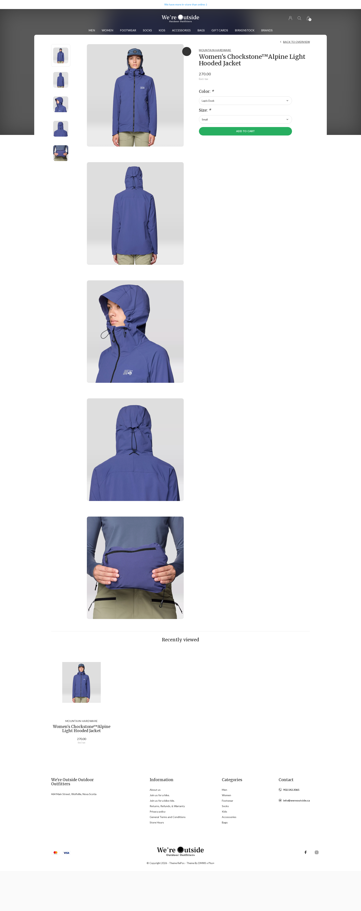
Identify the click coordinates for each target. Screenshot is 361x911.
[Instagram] (316, 852)
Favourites (186, 51)
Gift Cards (220, 30)
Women (107, 30)
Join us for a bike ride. (162, 800)
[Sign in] (290, 18)
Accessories (181, 30)
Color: (206, 91)
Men (92, 30)
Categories (232, 779)
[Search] (299, 18)
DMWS (202, 863)
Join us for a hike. (160, 795)
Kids (162, 30)
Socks (147, 30)
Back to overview (296, 41)
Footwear (128, 30)
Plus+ (211, 863)
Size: (205, 110)
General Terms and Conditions (168, 817)
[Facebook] (305, 852)
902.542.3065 (291, 789)
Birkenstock (244, 30)
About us (155, 789)
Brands (267, 30)
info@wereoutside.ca (296, 800)
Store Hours (157, 822)
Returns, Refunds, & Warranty (167, 806)
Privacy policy (157, 811)
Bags (201, 30)
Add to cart (245, 131)
